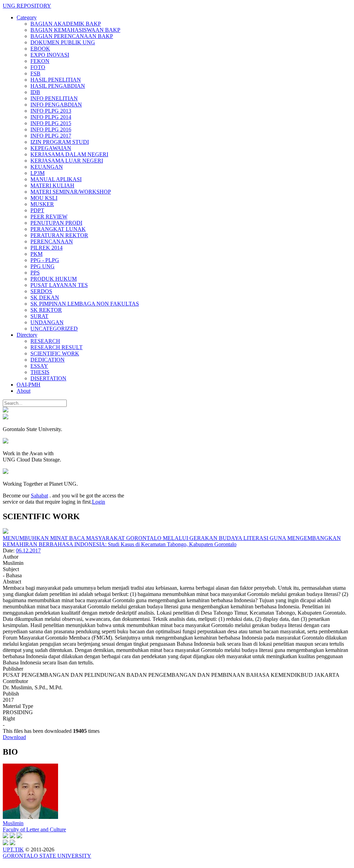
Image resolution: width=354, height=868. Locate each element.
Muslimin (13, 823)
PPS (35, 273)
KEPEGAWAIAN (50, 148)
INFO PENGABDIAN (56, 105)
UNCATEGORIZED (54, 329)
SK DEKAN (44, 297)
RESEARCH (45, 341)
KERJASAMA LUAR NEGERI (66, 161)
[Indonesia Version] (5, 410)
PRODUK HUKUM (53, 279)
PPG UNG (42, 266)
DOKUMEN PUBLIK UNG (62, 42)
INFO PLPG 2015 (50, 123)
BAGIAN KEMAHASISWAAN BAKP (75, 30)
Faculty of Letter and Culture (34, 829)
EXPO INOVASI (49, 55)
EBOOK (40, 49)
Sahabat (39, 495)
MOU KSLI (43, 198)
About (23, 391)
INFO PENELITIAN (54, 98)
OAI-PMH (28, 385)
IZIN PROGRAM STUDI (59, 142)
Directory (27, 335)
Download (14, 737)
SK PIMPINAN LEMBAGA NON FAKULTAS (84, 304)
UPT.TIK (13, 849)
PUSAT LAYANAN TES (59, 285)
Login (98, 502)
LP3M (37, 173)
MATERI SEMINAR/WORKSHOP (70, 192)
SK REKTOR (46, 310)
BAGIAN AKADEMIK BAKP (65, 24)
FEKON (39, 61)
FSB (35, 73)
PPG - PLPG (44, 260)
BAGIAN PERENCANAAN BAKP (71, 36)
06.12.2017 (28, 550)
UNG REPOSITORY (27, 6)
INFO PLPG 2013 (50, 111)
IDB (35, 92)
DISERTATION (48, 378)
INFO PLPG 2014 (50, 117)
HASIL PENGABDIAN (57, 86)
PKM (36, 254)
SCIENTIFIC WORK (54, 353)
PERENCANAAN (51, 241)
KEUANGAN (46, 167)
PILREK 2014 (46, 248)
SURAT (39, 316)
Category (27, 17)
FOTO (37, 67)
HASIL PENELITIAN (55, 80)
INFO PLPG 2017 (50, 136)
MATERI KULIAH (52, 185)
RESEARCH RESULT (56, 347)
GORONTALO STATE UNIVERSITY (47, 856)
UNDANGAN (47, 322)
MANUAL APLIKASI (56, 179)
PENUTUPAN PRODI (56, 223)
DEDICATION (47, 360)
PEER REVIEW (48, 217)
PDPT (37, 210)
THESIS (39, 372)
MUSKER (42, 204)
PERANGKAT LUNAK (58, 229)
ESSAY (39, 366)
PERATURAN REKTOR (59, 235)
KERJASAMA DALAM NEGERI (69, 154)
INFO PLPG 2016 (50, 129)
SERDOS (41, 291)
